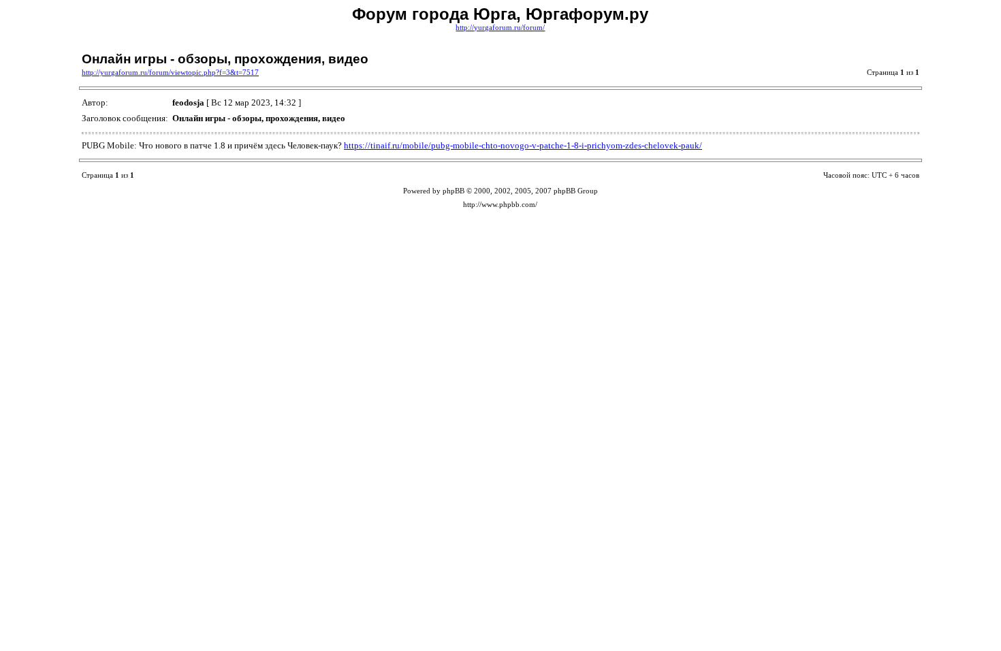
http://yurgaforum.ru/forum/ (500, 27)
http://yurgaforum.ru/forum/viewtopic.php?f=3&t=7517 (170, 72)
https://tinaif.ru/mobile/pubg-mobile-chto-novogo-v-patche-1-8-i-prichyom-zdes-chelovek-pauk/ (523, 145)
